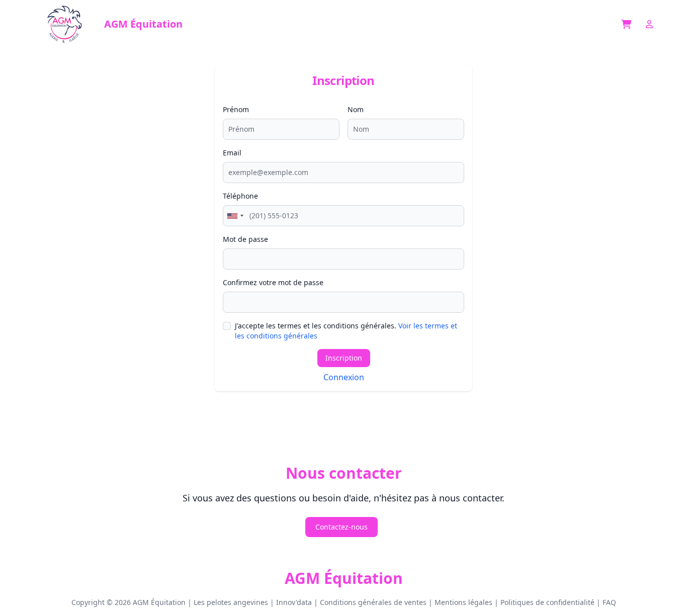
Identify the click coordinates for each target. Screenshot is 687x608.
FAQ (609, 602)
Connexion (343, 377)
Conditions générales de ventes (373, 602)
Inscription (343, 358)
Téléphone (240, 196)
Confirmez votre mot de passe (273, 282)
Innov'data (294, 602)
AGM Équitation (344, 578)
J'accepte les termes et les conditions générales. (346, 330)
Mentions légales (463, 602)
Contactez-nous (341, 527)
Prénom (236, 109)
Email (232, 152)
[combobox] (234, 216)
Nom (356, 109)
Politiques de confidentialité (547, 602)
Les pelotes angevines (231, 602)
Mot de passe (245, 239)
